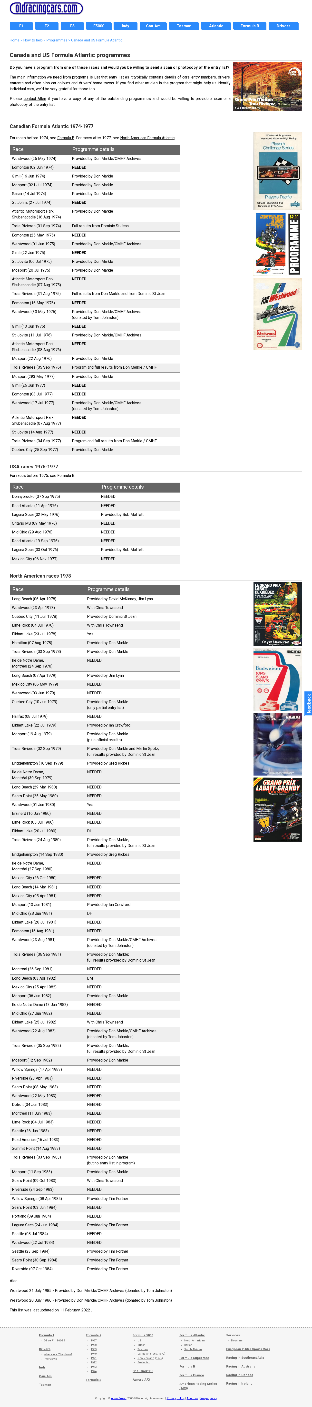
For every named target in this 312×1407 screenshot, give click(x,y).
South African (193, 1349)
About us (192, 1398)
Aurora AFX (141, 1379)
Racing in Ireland (239, 1383)
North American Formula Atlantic (147, 138)
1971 (94, 1358)
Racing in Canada (239, 1375)
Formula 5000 (143, 1335)
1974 (94, 1371)
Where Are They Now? (58, 1354)
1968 (94, 1345)
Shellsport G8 (143, 1371)
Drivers (44, 1349)
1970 (94, 1353)
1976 (159, 1358)
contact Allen (35, 98)
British (141, 1345)
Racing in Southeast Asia (245, 1357)
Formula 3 (93, 1380)
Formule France (191, 1375)
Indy (42, 1367)
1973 (94, 1366)
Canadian (143, 1353)
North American (194, 1340)
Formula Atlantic (192, 1335)
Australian (143, 1362)
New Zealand (145, 1358)
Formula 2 (93, 1335)
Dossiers (237, 1340)
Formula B (65, 138)
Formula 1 (46, 1335)
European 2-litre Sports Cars (248, 1349)
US (139, 1340)
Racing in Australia (240, 1366)
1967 (94, 1340)
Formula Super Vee (194, 1358)
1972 (94, 1362)
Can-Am (45, 1376)
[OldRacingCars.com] (46, 11)
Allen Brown (119, 1398)
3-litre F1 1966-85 (54, 1340)
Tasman (45, 1385)
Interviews (50, 1358)
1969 (94, 1349)
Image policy (208, 1398)
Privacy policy (176, 1398)
